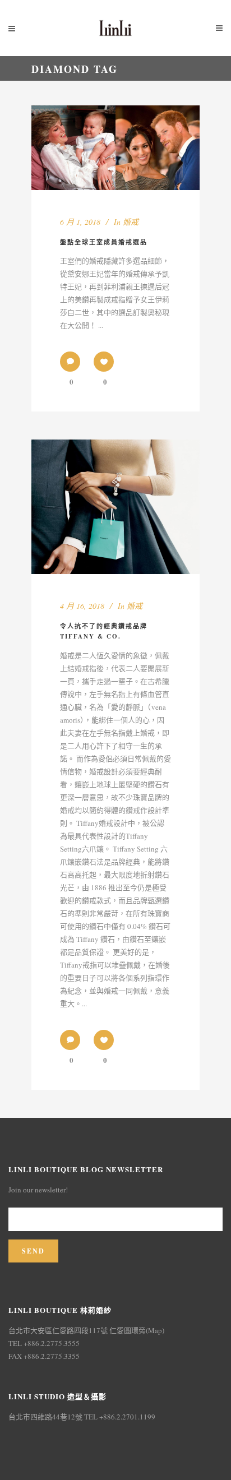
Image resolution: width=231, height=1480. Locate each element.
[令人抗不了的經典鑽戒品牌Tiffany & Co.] (115, 507)
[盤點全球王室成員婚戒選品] (115, 147)
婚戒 (130, 221)
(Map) (155, 1330)
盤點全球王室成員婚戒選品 (103, 242)
